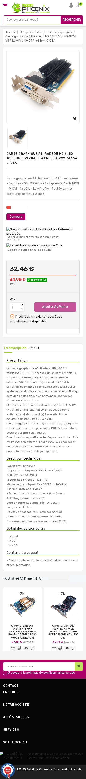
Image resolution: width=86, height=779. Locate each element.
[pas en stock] (13, 648)
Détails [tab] (33, 348)
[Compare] (19, 648)
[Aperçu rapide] (26, 648)
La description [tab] (15, 348)
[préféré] (32, 648)
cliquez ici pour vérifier (54, 758)
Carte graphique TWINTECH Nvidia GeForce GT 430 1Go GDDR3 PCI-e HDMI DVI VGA (63, 631)
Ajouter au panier (55, 307)
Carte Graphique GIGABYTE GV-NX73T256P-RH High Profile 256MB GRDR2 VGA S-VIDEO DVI (22, 631)
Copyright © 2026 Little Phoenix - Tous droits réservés (43, 769)
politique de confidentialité (45, 672)
